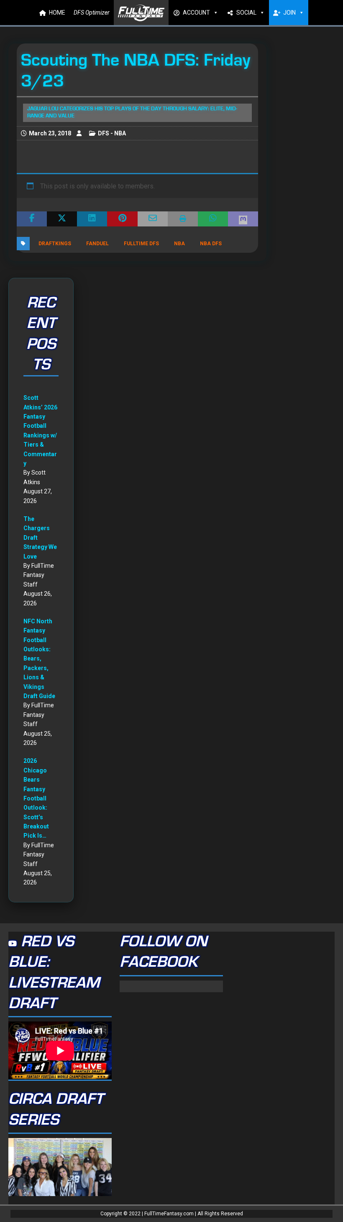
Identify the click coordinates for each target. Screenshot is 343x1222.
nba (179, 243)
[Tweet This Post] (62, 218)
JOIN (289, 12)
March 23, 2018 (50, 133)
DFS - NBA (112, 133)
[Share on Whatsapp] (213, 218)
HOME (57, 12)
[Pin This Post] (122, 218)
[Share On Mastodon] (243, 218)
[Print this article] (183, 218)
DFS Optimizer (92, 12)
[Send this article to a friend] (153, 218)
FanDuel (97, 243)
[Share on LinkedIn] (92, 218)
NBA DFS (211, 243)
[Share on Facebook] (32, 218)
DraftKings (54, 243)
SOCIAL (246, 12)
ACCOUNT (196, 12)
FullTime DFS (141, 243)
